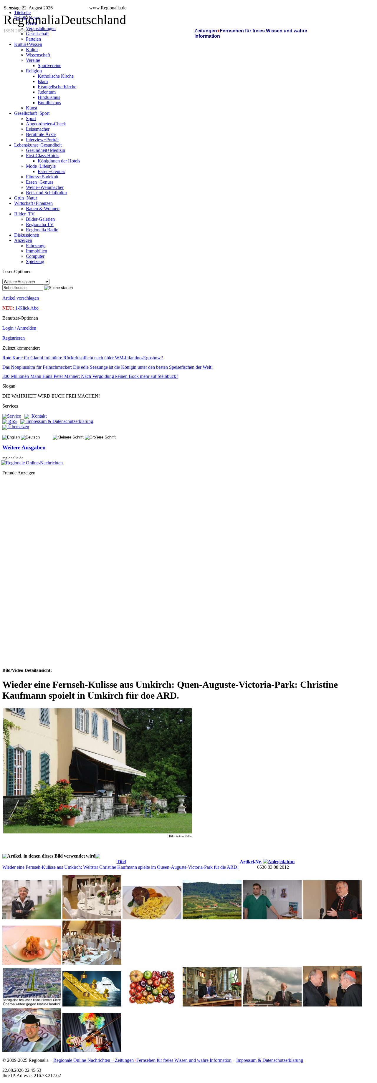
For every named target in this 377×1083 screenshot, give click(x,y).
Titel (121, 861)
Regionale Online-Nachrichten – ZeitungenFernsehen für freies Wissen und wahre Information (142, 1060)
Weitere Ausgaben (24, 447)
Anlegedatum (281, 861)
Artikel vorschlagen (20, 297)
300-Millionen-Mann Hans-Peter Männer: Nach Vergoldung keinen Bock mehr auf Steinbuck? (90, 376)
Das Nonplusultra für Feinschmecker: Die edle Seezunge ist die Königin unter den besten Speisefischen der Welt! (107, 367)
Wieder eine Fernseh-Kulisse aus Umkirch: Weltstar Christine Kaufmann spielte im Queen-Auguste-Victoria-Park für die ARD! (120, 867)
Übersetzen (18, 426)
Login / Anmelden (19, 327)
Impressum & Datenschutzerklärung (59, 421)
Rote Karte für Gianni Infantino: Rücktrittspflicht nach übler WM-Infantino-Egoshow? (82, 357)
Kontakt (38, 415)
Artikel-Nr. (251, 861)
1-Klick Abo (27, 307)
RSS (12, 421)
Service (14, 415)
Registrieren (13, 337)
